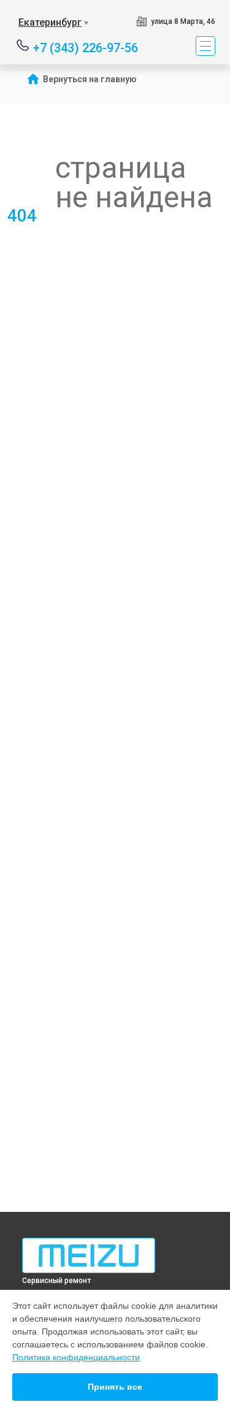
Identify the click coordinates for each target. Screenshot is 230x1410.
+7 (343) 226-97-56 (85, 46)
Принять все (115, 1387)
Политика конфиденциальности (76, 1357)
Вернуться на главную (90, 79)
